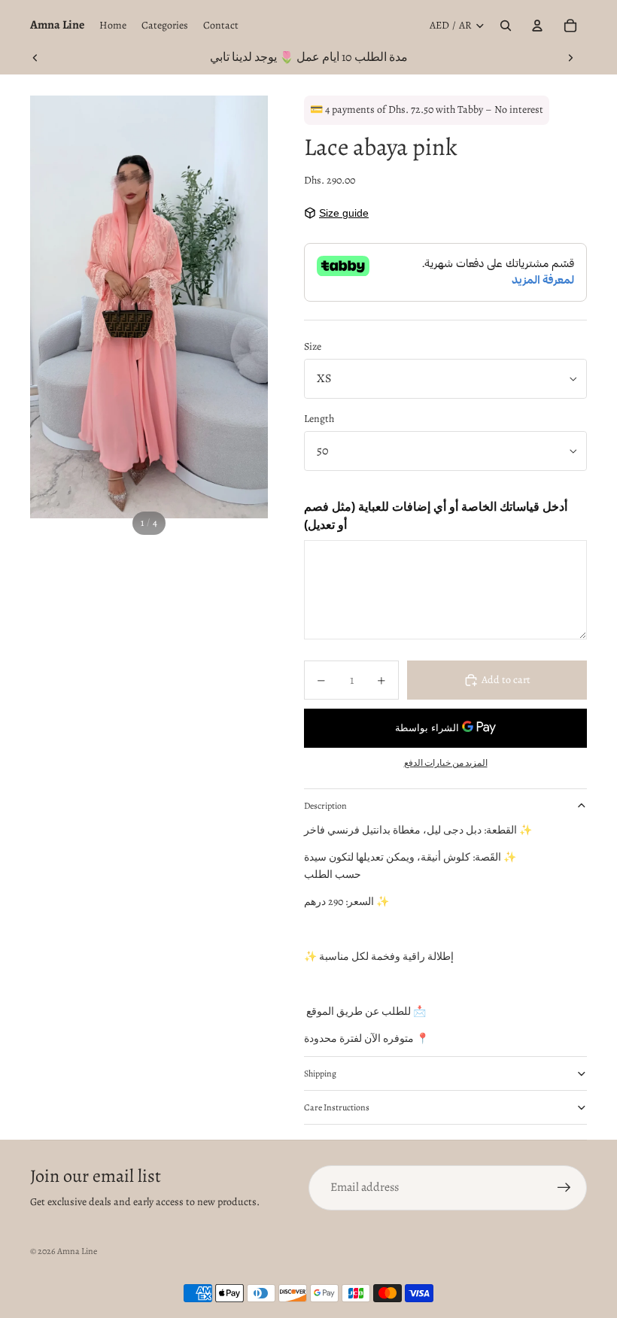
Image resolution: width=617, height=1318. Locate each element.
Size (312, 346)
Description (325, 806)
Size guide (344, 213)
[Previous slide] (35, 57)
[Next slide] (570, 57)
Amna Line (77, 1251)
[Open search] (505, 25)
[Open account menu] (537, 25)
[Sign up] (564, 1188)
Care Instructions (336, 1107)
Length (319, 418)
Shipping (320, 1073)
